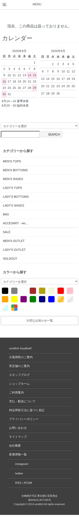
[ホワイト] (23, 291)
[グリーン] (33, 299)
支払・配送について (22, 401)
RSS (18, 482)
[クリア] (5, 307)
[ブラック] (5, 291)
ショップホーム (19, 383)
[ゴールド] (61, 299)
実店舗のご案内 (19, 366)
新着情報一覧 (18, 454)
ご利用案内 (16, 392)
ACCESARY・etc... (15, 223)
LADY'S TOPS (12, 187)
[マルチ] (14, 307)
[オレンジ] (5, 299)
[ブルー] (51, 299)
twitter (19, 473)
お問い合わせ (18, 428)
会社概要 (15, 445)
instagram (21, 464)
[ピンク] (70, 291)
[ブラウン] (33, 291)
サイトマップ (18, 436)
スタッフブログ (19, 374)
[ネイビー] (42, 299)
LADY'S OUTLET (14, 249)
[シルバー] (70, 299)
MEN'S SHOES (13, 179)
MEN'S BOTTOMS (15, 170)
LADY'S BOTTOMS (16, 196)
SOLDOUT (10, 258)
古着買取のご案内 (21, 357)
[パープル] (23, 299)
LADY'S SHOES (13, 205)
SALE (6, 232)
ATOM (28, 482)
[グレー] (14, 291)
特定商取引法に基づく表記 (26, 410)
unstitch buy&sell (20, 348)
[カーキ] (42, 291)
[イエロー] (14, 299)
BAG (6, 214)
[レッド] (61, 291)
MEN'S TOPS (12, 161)
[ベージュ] (51, 291)
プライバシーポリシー (24, 419)
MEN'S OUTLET (14, 241)
